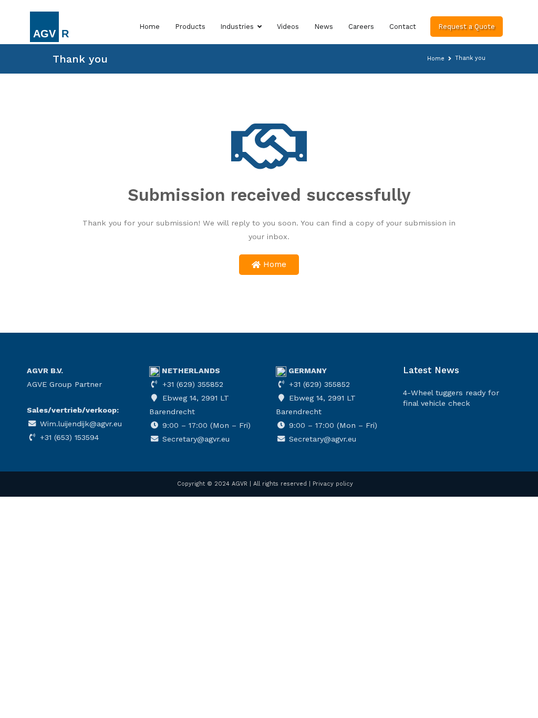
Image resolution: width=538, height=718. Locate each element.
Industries (237, 26)
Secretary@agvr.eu (195, 439)
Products (190, 26)
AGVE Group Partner (64, 384)
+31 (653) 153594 (68, 437)
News (323, 26)
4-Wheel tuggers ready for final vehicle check (451, 397)
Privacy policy (333, 483)
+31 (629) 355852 (191, 384)
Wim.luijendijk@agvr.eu (79, 423)
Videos (288, 26)
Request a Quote (466, 26)
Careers (361, 26)
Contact (402, 26)
